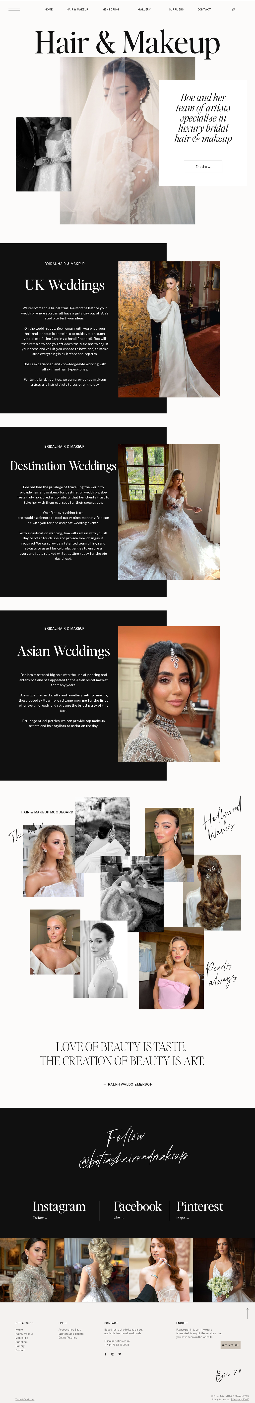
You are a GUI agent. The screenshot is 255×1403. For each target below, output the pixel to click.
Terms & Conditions (24, 1399)
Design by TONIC (240, 1399)
